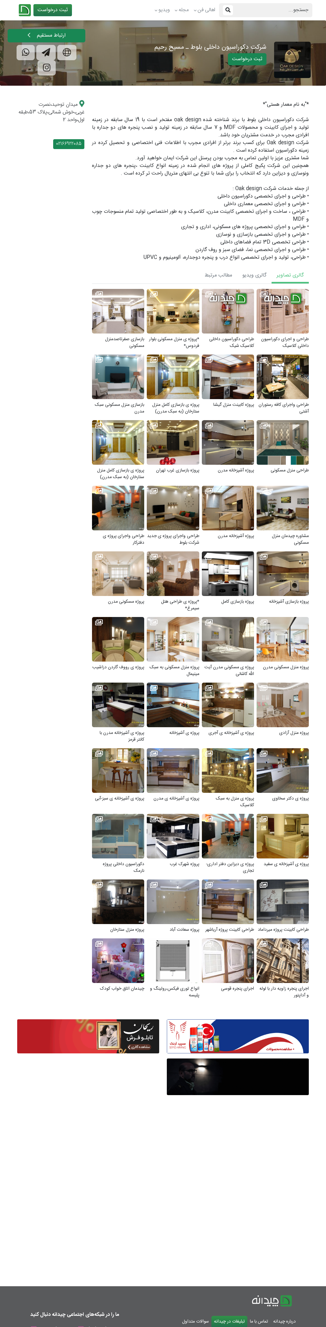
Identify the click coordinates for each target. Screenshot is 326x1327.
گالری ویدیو (254, 275)
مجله (184, 10)
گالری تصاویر (290, 275)
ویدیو (164, 10)
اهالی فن (206, 10)
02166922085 (69, 144)
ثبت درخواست (53, 10)
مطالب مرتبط (218, 275)
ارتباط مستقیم (50, 35)
